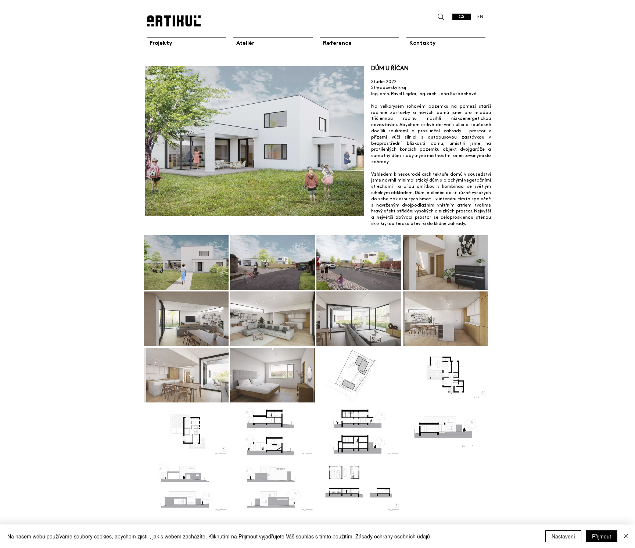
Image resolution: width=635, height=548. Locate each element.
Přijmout (601, 536)
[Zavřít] (626, 536)
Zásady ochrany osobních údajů (392, 536)
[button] (186, 262)
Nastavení (563, 536)
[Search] (441, 16)
